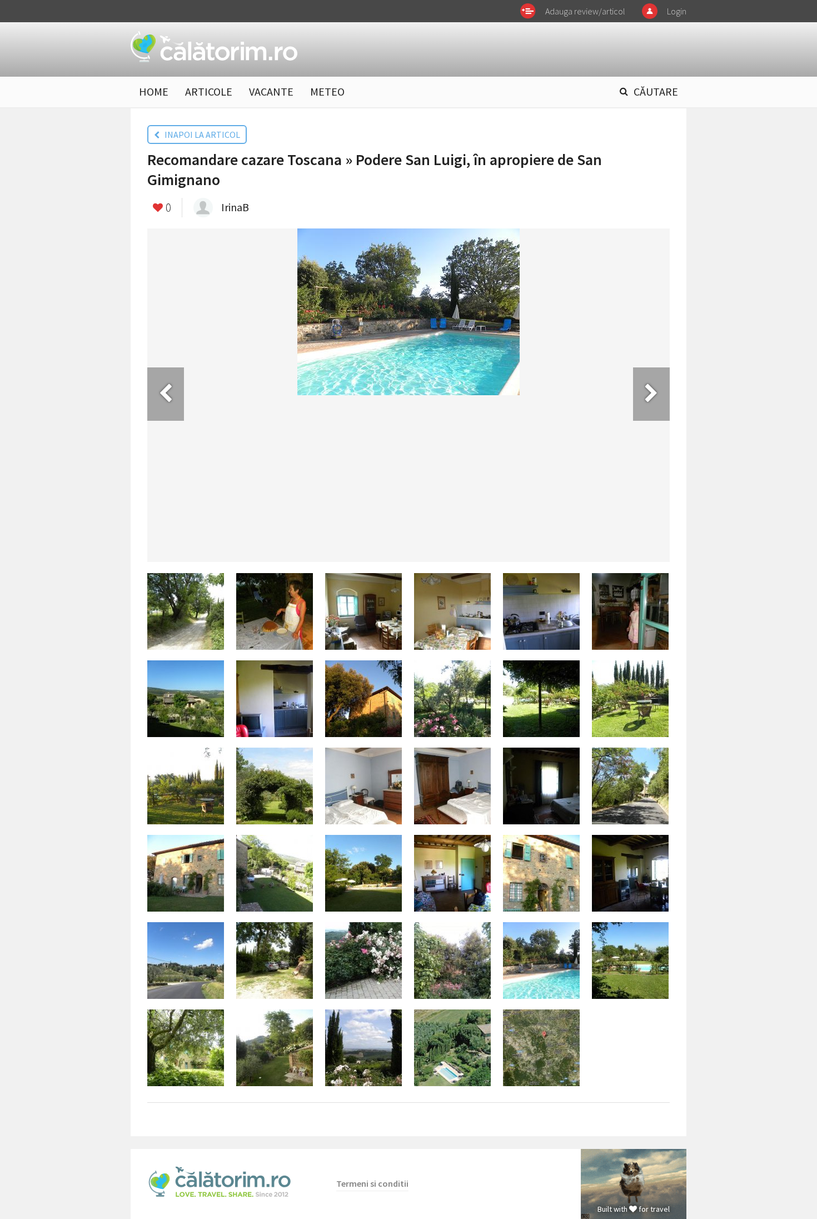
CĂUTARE (656, 91)
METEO (327, 91)
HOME (153, 91)
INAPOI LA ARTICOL (200, 134)
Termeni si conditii (372, 1183)
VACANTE (271, 91)
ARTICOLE (208, 91)
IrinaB (235, 207)
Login (676, 11)
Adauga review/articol (585, 11)
